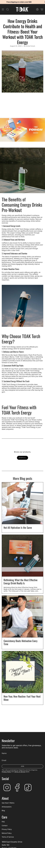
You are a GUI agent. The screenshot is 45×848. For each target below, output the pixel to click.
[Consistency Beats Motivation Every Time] (22, 616)
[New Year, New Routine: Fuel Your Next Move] (22, 672)
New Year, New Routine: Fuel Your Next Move (22, 698)
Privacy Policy (6, 771)
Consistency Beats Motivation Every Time (20, 642)
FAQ (3, 822)
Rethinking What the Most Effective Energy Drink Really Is (20, 581)
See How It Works (8, 803)
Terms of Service (19, 771)
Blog (3, 810)
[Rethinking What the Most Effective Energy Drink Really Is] (22, 555)
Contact (4, 825)
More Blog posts (22, 478)
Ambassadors (6, 807)
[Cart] (42, 9)
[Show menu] (3, 9)
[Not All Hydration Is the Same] (22, 503)
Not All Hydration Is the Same (18, 527)
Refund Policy (7, 833)
